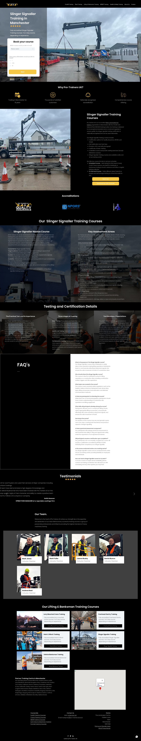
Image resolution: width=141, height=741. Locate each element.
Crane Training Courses (38, 717)
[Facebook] (68, 736)
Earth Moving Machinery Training (41, 722)
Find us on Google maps (102, 726)
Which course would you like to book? (21, 45)
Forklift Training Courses (38, 715)
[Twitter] (70, 736)
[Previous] (6, 494)
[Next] (134, 494)
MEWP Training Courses (38, 720)
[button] (116, 4)
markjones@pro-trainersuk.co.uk (72, 718)
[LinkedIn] (73, 736)
